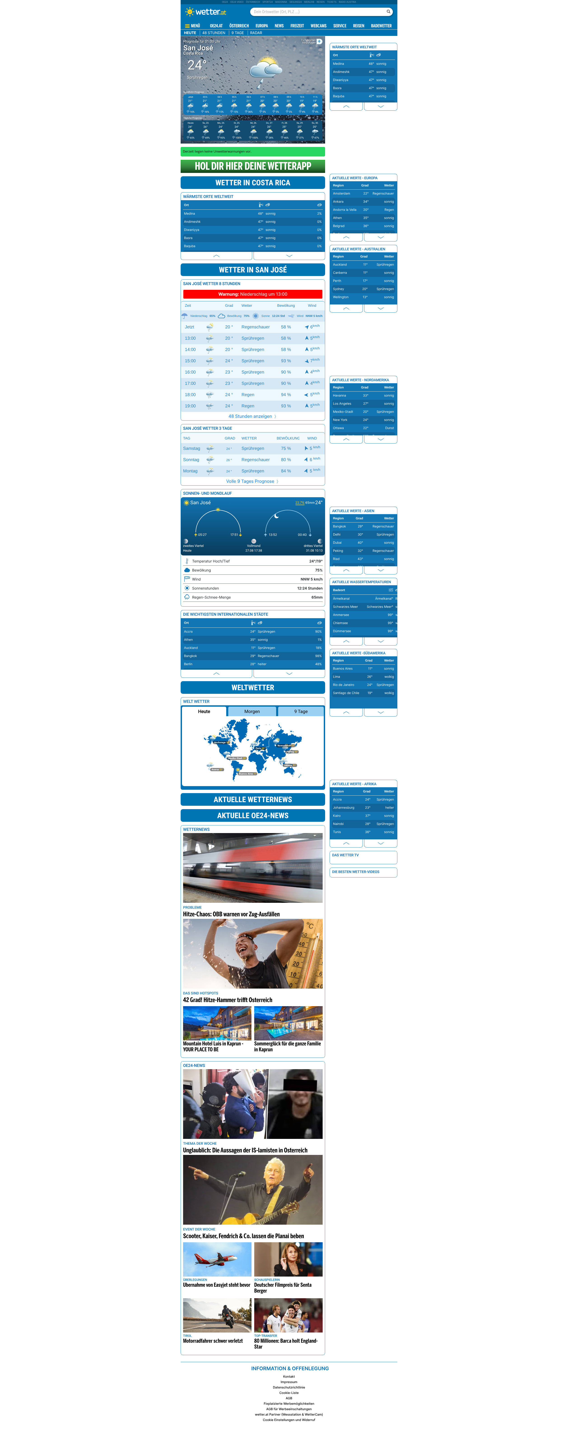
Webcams (318, 26)
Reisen (321, 2)
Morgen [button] (252, 711)
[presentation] (216, 255)
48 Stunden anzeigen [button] (250, 416)
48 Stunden (213, 32)
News (279, 26)
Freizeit (297, 26)
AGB (289, 1398)
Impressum (289, 1382)
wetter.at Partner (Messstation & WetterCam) (289, 1414)
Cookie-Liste (288, 1393)
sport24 (268, 2)
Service (339, 26)
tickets (331, 2)
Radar (256, 32)
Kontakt (289, 1377)
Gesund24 (295, 2)
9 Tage (237, 32)
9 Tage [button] (301, 711)
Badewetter (381, 26)
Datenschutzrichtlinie (289, 1387)
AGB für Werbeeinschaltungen (289, 1409)
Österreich (253, 2)
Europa (262, 26)
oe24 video (237, 2)
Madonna (281, 2)
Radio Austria (347, 2)
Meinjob (309, 2)
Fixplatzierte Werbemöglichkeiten (289, 1404)
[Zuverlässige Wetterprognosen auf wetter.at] (213, 11)
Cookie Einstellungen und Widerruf (289, 1420)
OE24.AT (216, 26)
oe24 (225, 2)
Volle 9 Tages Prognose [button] (250, 481)
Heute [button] (204, 711)
